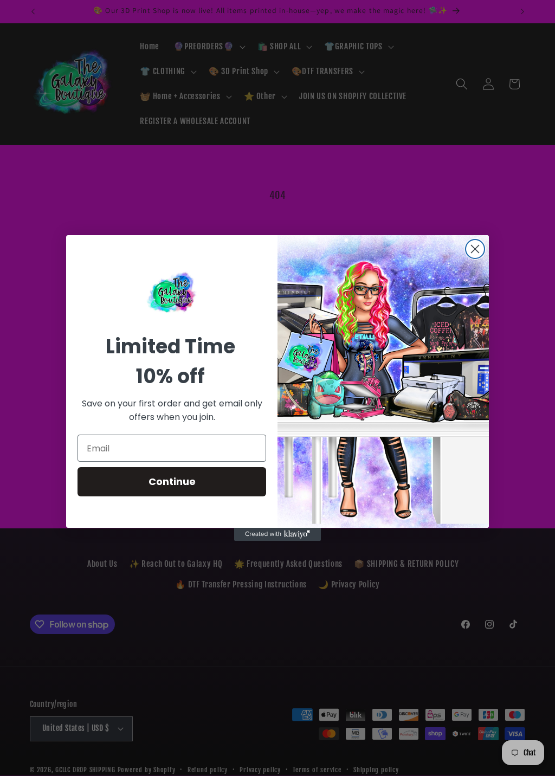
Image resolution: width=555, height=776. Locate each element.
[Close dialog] (475, 249)
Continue (172, 481)
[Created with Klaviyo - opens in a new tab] (277, 534)
